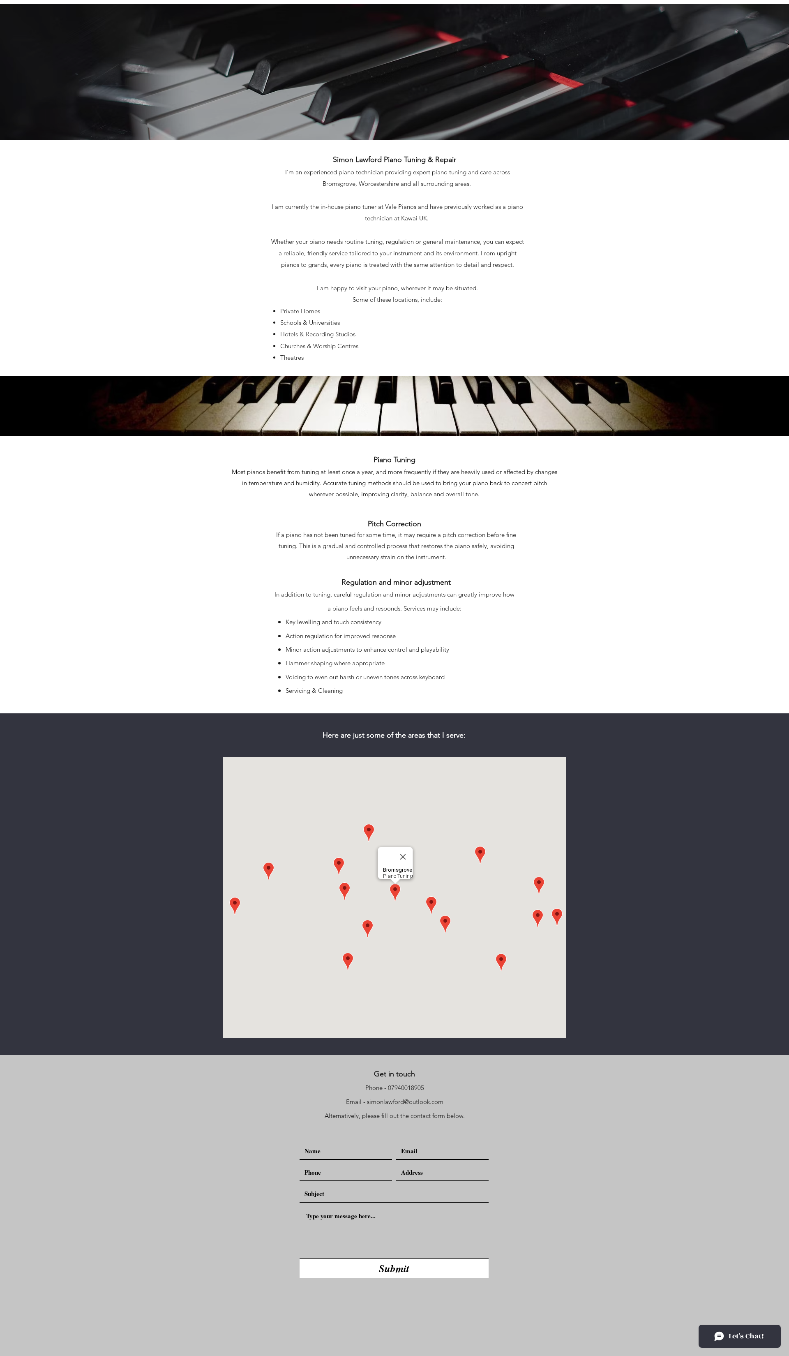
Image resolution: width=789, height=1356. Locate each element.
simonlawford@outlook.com (405, 1102)
